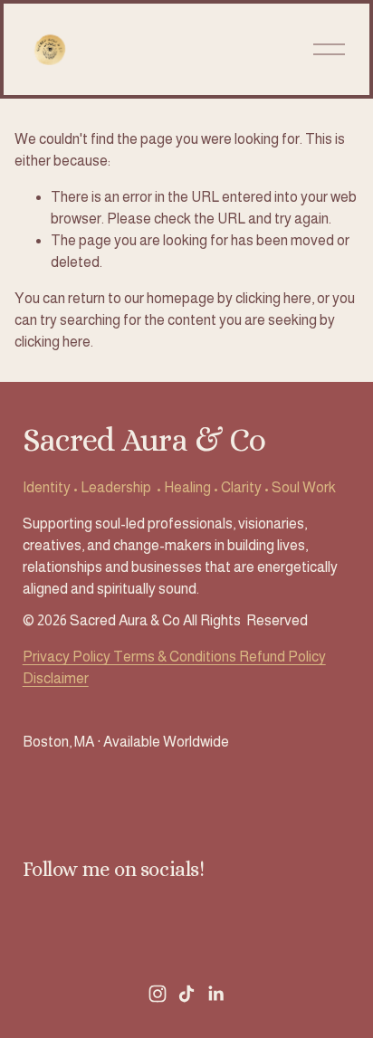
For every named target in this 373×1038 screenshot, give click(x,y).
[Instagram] (157, 994)
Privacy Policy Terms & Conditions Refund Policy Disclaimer (174, 667)
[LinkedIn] (215, 994)
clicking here (273, 298)
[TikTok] (186, 994)
